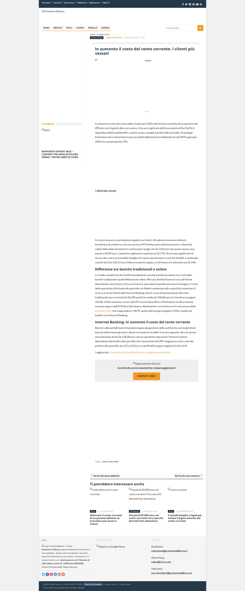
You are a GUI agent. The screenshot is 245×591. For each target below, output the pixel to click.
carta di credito (103, 310)
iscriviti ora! (146, 376)
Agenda (105, 28)
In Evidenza (134, 511)
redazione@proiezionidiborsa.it (169, 550)
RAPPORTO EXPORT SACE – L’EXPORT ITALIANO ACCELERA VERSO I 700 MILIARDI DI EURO (60, 154)
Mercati (57, 28)
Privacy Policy (110, 584)
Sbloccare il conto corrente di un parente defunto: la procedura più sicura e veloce (106, 519)
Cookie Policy (124, 584)
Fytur (82, 587)
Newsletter (94, 3)
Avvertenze (69, 3)
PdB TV (106, 3)
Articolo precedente (106, 475)
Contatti (57, 3)
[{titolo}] (183, 4)
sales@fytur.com (161, 562)
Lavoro (80, 28)
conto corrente (110, 461)
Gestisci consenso (93, 584)
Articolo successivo (187, 475)
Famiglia (92, 28)
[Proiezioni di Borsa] (53, 11)
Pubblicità (81, 3)
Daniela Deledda (114, 37)
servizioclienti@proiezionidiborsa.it (171, 573)
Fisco (69, 28)
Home (92, 34)
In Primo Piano (103, 34)
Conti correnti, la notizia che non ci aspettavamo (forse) (140, 352)
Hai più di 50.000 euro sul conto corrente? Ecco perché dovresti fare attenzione (146, 518)
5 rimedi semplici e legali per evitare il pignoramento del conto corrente (185, 518)
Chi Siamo (46, 3)
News (46, 28)
